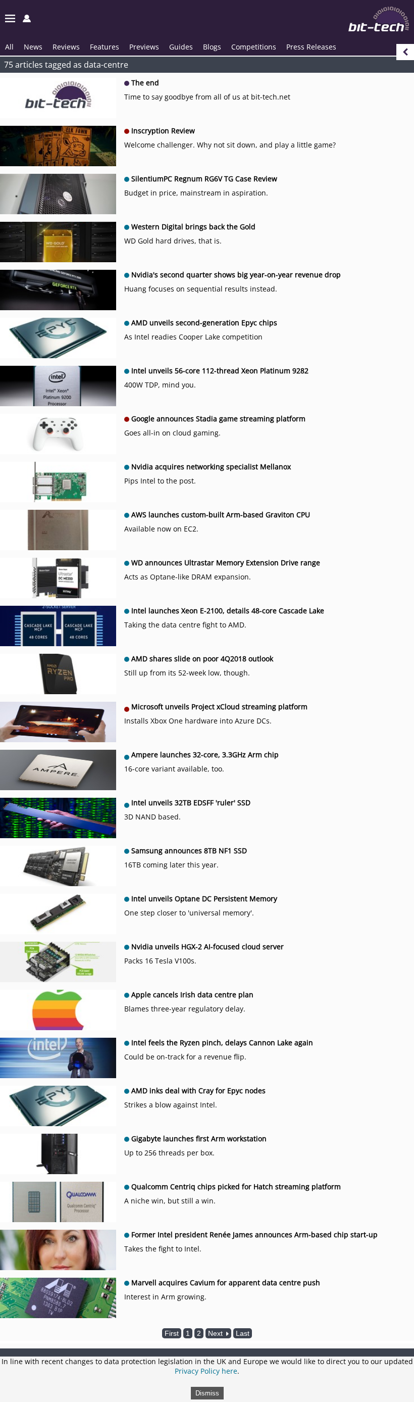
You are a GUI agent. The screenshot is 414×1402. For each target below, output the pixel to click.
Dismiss (207, 1393)
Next (216, 1333)
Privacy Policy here (206, 1371)
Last (242, 1333)
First (172, 1333)
